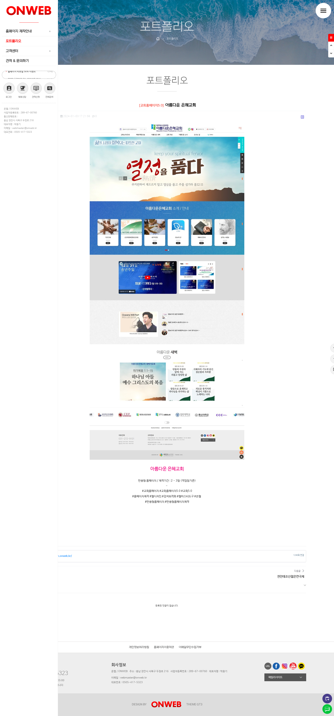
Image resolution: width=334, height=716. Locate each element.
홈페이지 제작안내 (19, 31)
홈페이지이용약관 (164, 647)
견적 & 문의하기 (17, 61)
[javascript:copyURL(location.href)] (268, 667)
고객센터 (12, 51)
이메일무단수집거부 (190, 647)
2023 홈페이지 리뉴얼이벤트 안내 (24, 74)
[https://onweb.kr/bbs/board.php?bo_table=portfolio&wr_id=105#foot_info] (331, 53)
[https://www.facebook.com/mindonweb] (277, 667)
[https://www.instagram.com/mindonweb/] (285, 667)
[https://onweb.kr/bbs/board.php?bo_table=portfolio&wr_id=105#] (294, 667)
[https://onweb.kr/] (29, 9)
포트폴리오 (13, 41)
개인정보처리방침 (139, 647)
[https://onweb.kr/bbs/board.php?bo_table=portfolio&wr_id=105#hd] (331, 46)
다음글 (290, 574)
